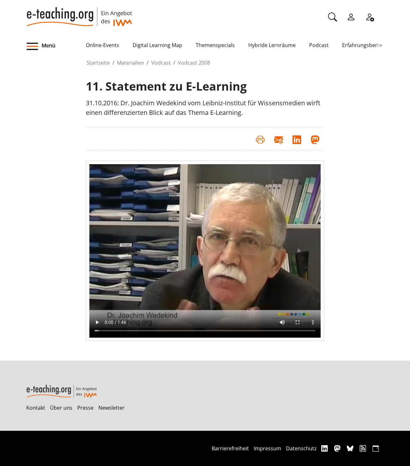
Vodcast (161, 62)
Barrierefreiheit (230, 448)
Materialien (130, 62)
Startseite (98, 62)
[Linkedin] (325, 448)
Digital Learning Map (157, 45)
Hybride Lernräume (272, 45)
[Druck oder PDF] (260, 139)
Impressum (267, 448)
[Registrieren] (369, 16)
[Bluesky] (351, 448)
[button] (56, 46)
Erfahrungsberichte (365, 45)
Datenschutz (301, 448)
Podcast (319, 45)
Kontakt (35, 407)
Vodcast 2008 (194, 62)
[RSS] (364, 448)
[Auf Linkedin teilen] (297, 139)
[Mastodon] (338, 448)
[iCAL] (376, 448)
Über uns (61, 407)
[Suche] (332, 16)
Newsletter (111, 407)
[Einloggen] (351, 16)
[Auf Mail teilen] (278, 139)
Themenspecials (215, 45)
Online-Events (102, 45)
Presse (85, 407)
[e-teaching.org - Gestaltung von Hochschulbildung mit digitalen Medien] (79, 13)
